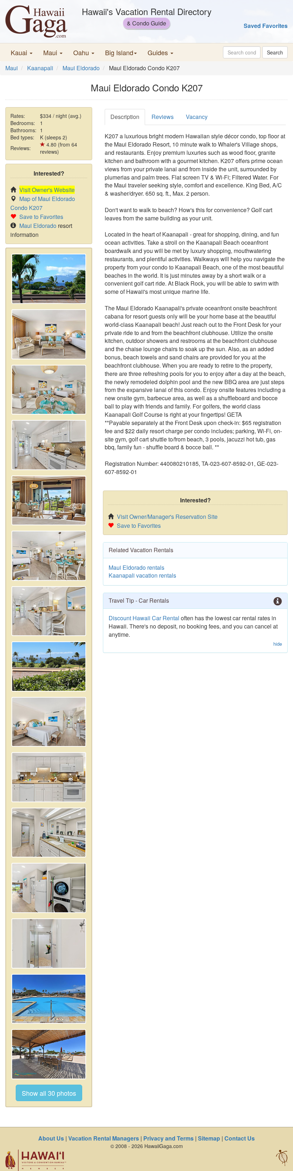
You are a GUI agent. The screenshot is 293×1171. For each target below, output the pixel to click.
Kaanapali (40, 68)
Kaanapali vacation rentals (142, 575)
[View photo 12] (48, 888)
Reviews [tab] (163, 117)
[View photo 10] (48, 777)
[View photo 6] (48, 556)
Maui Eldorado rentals (136, 567)
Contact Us (239, 1138)
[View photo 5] (48, 500)
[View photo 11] (48, 833)
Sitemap (209, 1138)
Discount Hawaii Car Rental (144, 618)
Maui (11, 68)
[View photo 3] (48, 390)
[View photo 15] (48, 1054)
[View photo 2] (48, 334)
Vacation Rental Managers (103, 1138)
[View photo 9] (48, 722)
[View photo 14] (48, 999)
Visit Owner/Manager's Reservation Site (167, 516)
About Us (51, 1138)
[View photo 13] (48, 943)
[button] (21, 52)
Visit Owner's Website (47, 190)
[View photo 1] (48, 279)
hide (277, 644)
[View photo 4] (48, 445)
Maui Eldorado (81, 68)
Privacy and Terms (168, 1138)
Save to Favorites (41, 216)
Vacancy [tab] (197, 117)
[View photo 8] (48, 666)
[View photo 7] (48, 611)
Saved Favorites (266, 25)
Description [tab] (124, 117)
